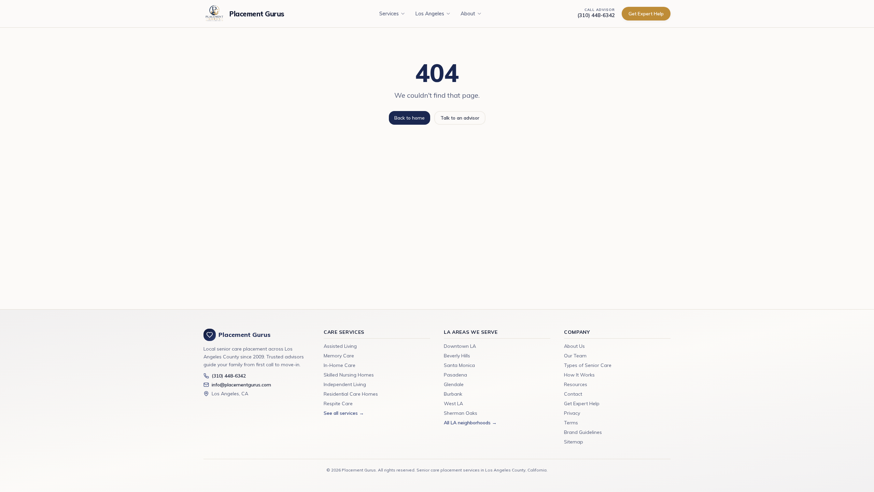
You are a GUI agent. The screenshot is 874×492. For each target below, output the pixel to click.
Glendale (454, 384)
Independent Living (345, 384)
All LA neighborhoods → (470, 423)
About (468, 13)
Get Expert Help (646, 14)
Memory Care (339, 356)
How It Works (579, 375)
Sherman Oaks (460, 413)
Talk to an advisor (459, 118)
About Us (574, 346)
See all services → (344, 413)
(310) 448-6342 (596, 15)
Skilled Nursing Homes (349, 375)
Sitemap (573, 442)
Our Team (575, 356)
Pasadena (455, 375)
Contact (573, 394)
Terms (571, 423)
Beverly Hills (457, 356)
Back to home (409, 118)
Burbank (453, 394)
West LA (453, 403)
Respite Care (338, 403)
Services (389, 13)
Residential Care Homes (351, 394)
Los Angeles (429, 13)
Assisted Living (340, 346)
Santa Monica (459, 365)
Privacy (572, 413)
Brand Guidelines (583, 432)
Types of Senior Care (587, 365)
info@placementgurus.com (241, 385)
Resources (575, 384)
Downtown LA (460, 346)
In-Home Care (339, 365)
